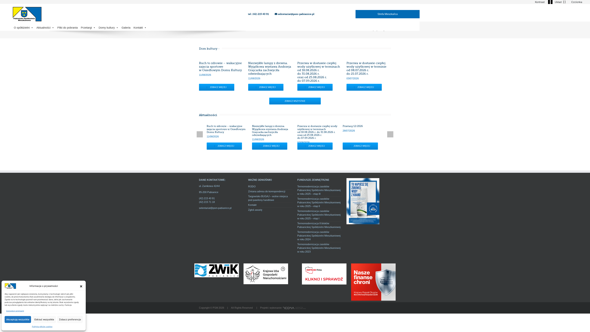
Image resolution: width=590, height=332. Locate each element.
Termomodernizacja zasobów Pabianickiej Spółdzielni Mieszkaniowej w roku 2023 (319, 248)
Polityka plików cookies (42, 326)
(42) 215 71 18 (207, 202)
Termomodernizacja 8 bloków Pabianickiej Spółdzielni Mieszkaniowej (319, 225)
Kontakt (138, 27)
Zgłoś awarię (255, 210)
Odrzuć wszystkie (44, 319)
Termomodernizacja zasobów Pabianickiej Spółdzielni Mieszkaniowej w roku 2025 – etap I (319, 215)
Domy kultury (107, 27)
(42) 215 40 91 (207, 198)
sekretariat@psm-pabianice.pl (295, 14)
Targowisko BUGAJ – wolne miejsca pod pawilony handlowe (268, 198)
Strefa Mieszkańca (388, 14)
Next (390, 134)
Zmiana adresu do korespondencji (266, 191)
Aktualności (43, 27)
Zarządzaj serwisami (15, 311)
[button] (81, 286)
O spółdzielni (22, 27)
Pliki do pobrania (67, 27)
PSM (215, 307)
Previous (200, 134)
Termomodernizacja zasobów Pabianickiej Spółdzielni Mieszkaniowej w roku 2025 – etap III (319, 190)
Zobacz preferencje (70, 319)
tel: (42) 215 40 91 (258, 14)
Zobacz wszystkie (295, 101)
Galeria (126, 27)
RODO (252, 186)
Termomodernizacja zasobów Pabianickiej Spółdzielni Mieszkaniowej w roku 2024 (319, 236)
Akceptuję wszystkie (17, 319)
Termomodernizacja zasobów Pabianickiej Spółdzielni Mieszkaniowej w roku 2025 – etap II (319, 203)
